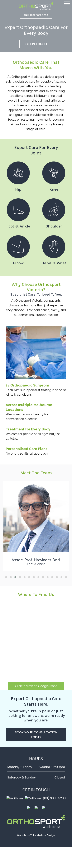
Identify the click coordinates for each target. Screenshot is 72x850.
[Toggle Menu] (67, 3)
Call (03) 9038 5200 (36, 15)
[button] (6, 577)
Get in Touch (36, 44)
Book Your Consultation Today (36, 734)
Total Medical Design (42, 835)
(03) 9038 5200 (54, 798)
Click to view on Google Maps (36, 686)
